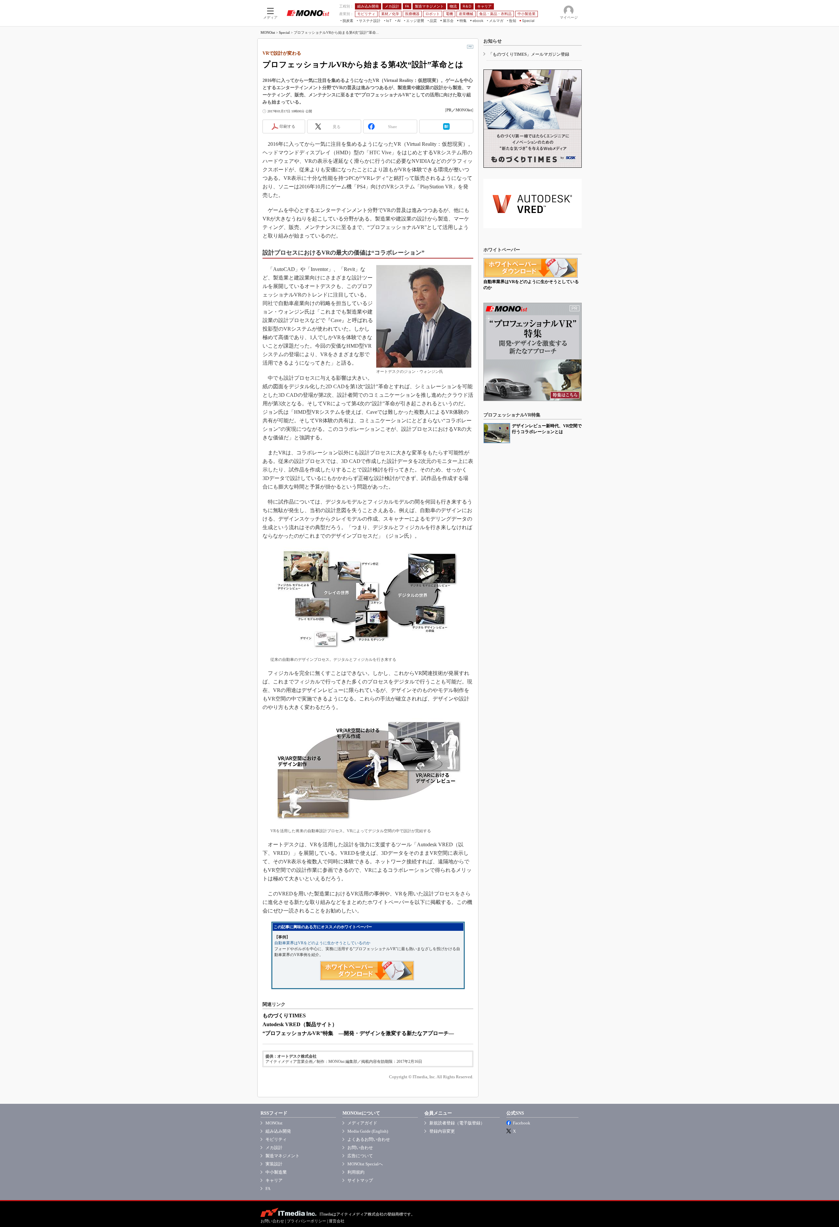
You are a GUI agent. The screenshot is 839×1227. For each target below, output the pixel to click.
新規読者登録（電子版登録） (457, 1123)
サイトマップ (360, 1180)
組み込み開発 (278, 1131)
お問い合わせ (360, 1147)
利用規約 (355, 1172)
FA (267, 1188)
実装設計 (274, 1163)
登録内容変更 (442, 1131)
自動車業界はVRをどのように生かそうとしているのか (322, 943)
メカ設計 (274, 1147)
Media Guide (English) (367, 1131)
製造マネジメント (282, 1155)
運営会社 (336, 1221)
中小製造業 (276, 1172)
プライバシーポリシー (306, 1221)
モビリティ (276, 1139)
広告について (360, 1155)
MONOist (268, 32)
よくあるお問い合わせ (368, 1139)
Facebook (521, 1123)
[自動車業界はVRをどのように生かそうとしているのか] (530, 268)
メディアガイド (362, 1123)
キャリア (274, 1180)
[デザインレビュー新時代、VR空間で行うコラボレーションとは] (496, 433)
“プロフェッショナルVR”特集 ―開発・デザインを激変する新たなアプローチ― (358, 1033)
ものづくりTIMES (284, 1015)
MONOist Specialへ (365, 1163)
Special (284, 32)
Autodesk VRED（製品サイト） (300, 1024)
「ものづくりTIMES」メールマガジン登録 (528, 54)
